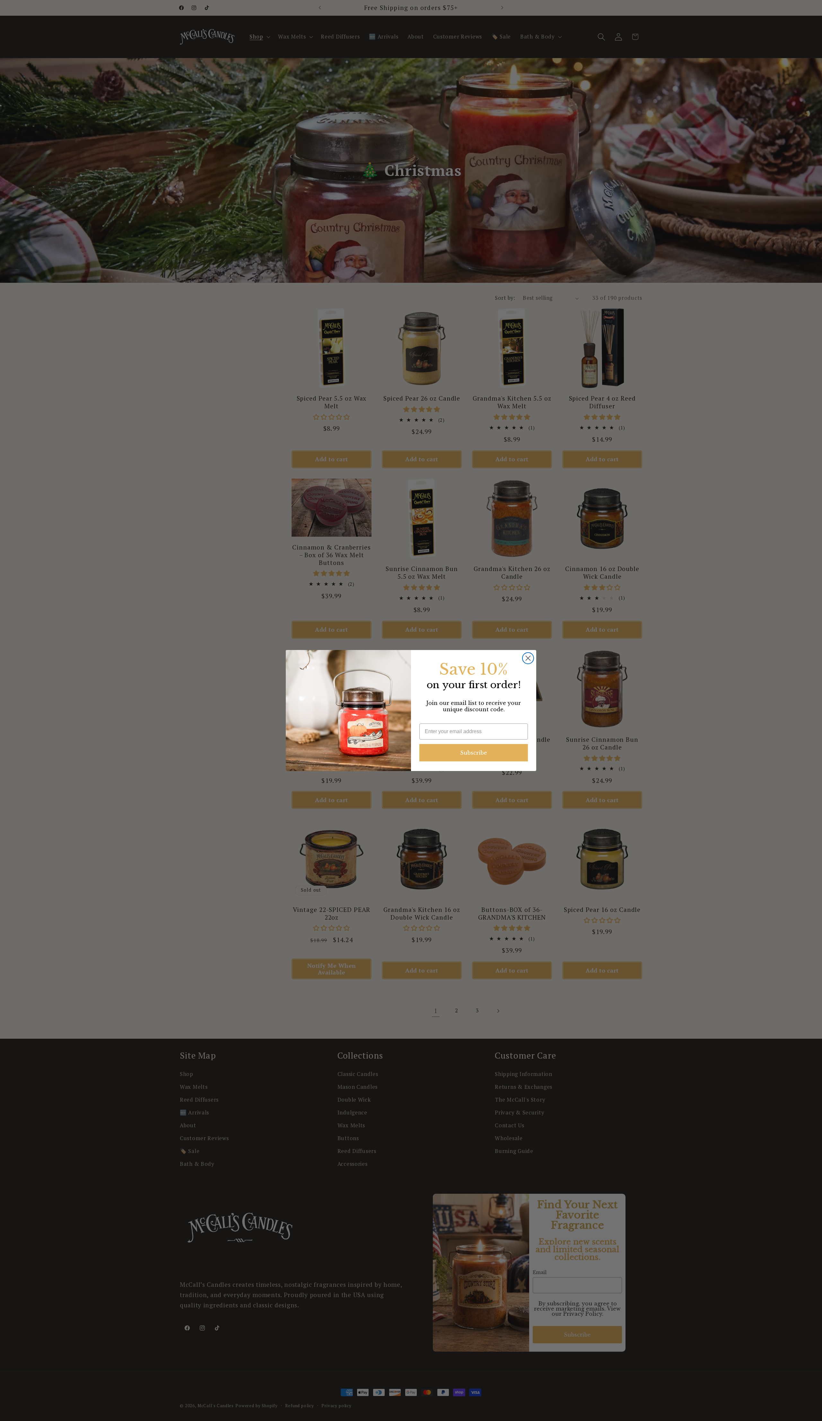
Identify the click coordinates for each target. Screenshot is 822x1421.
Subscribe (473, 752)
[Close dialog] (528, 658)
